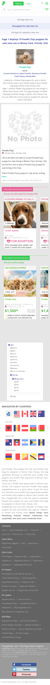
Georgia (13, 396)
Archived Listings (22, 633)
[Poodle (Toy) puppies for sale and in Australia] (41, 414)
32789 (16, 382)
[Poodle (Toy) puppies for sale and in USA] (17, 414)
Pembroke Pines (34, 518)
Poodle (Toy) (8, 150)
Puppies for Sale (21, 556)
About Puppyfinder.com (18, 530)
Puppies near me (8, 590)
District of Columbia (17, 371)
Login (28, 3)
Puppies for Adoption (27, 586)
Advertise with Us (8, 599)
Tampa (39, 512)
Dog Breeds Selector (22, 560)
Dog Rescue (6, 560)
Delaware (13, 368)
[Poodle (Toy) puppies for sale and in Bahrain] (17, 456)
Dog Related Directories (23, 565)
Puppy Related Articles (10, 582)
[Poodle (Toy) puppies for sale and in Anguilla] (8, 442)
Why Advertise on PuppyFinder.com (15, 612)
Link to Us (5, 534)
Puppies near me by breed (28, 590)
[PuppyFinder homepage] (3, 3)
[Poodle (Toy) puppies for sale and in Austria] (25, 428)
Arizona (13, 354)
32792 (16, 388)
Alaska (12, 351)
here (4, 176)
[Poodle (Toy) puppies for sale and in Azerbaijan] (33, 428)
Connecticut (14, 365)
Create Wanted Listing (10, 578)
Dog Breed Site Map (9, 621)
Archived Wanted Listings (11, 637)
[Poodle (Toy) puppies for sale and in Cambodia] (41, 456)
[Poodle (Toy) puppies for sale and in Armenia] (8, 456)
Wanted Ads (6, 607)
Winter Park (18, 379)
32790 (16, 385)
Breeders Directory (9, 586)
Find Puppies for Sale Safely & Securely (16, 574)
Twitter (26, 669)
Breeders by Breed (32, 625)
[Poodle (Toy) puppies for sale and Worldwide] (8, 414)
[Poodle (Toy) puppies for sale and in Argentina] (25, 442)
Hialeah (26, 515)
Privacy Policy (31, 534)
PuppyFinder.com (10, 646)
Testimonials (6, 547)
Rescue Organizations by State (30, 629)
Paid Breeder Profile (27, 603)
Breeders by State (9, 629)
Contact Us (34, 530)
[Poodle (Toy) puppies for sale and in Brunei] (33, 456)
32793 (16, 390)
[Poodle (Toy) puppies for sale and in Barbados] (41, 442)
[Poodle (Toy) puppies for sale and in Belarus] (41, 428)
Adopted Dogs (7, 633)
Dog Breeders (35, 556)
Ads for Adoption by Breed (12, 625)
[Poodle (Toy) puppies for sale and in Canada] (25, 414)
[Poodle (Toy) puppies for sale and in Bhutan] (25, 456)
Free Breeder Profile (9, 603)
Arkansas (13, 357)
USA (12, 345)
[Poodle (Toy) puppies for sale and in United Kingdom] (33, 414)
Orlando (17, 515)
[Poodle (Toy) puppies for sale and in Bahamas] (33, 442)
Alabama (13, 348)
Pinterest (26, 674)
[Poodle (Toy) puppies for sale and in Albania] (8, 428)
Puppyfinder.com (8, 648)
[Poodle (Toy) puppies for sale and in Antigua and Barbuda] (17, 442)
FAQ (23, 543)
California (13, 359)
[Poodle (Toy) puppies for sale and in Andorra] (17, 428)
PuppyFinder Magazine (10, 543)
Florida (15, 375)
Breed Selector (21, 652)
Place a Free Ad (24, 599)
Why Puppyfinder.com (22, 607)
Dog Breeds (37, 560)
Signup (18, 3)
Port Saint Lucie (19, 518)
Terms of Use (18, 534)
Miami (32, 512)
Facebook (26, 664)
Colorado (13, 362)
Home (4, 530)
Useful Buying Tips (29, 578)
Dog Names (6, 565)
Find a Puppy (6, 556)
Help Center (32, 543)
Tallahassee (37, 515)
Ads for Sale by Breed (28, 621)
